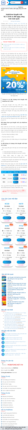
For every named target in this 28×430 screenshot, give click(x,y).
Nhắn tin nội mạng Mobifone (9, 421)
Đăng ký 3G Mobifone (8, 396)
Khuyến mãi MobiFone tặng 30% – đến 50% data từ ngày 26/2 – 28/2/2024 (16, 303)
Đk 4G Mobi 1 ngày (7, 384)
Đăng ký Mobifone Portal (8, 417)
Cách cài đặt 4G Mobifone (9, 390)
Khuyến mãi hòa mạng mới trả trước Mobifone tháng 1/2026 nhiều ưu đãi (17, 284)
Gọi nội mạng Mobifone (8, 407)
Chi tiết (6, 220)
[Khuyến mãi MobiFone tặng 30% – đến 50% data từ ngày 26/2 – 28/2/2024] (4, 303)
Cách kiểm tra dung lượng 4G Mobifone (12, 388)
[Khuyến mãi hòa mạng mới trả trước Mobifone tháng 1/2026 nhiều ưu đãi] (4, 285)
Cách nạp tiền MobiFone (8, 426)
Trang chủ (3, 7)
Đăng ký (16, 175)
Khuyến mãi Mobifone (12, 7)
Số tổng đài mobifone (8, 405)
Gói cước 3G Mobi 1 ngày (8, 400)
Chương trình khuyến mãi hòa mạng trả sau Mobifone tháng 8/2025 (17, 288)
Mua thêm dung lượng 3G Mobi (10, 423)
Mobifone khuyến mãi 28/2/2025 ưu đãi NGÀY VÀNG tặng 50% (17, 293)
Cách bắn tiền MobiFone (8, 415)
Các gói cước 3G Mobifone (9, 398)
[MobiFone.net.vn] (4, 3)
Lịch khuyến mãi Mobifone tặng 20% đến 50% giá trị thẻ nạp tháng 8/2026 (17, 279)
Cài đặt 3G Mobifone (7, 403)
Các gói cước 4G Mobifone (9, 382)
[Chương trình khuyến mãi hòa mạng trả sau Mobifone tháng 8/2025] (4, 289)
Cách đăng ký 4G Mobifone (9, 379)
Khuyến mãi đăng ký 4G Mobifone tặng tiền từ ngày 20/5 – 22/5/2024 (17, 298)
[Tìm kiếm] (22, 2)
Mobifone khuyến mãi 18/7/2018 (16, 23)
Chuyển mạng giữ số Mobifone (10, 413)
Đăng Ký (6, 218)
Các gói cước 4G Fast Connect (10, 386)
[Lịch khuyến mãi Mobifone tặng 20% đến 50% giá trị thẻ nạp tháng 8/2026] (4, 278)
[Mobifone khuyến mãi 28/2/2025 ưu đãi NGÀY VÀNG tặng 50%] (4, 294)
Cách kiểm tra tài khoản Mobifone (11, 419)
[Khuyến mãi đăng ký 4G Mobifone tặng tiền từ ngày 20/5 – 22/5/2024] (4, 298)
